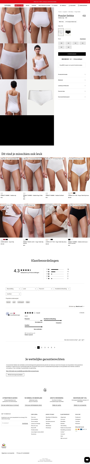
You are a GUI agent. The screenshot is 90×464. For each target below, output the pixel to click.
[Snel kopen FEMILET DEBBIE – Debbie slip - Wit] (19, 188)
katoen (8, 302)
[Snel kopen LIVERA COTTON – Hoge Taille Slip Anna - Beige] (64, 234)
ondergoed (21, 302)
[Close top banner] (88, 2)
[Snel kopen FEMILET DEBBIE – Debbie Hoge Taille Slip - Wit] (42, 188)
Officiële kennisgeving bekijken (15, 374)
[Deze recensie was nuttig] (79, 340)
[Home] (7, 5)
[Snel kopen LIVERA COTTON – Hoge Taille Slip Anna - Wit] (87, 188)
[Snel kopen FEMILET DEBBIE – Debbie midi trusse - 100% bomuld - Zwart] (87, 234)
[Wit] (61, 32)
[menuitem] (19, 5)
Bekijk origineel (29, 334)
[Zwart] (68, 32)
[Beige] (72, 193)
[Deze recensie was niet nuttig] (82, 340)
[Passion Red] (4, 239)
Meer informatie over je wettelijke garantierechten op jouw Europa (22, 371)
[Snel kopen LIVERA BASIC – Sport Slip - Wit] (19, 234)
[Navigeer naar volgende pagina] (55, 347)
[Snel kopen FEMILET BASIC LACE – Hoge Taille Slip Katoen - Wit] (42, 234)
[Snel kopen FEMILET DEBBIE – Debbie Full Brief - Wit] (64, 188)
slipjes (27, 302)
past (14, 302)
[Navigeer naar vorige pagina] (35, 347)
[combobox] (13, 288)
